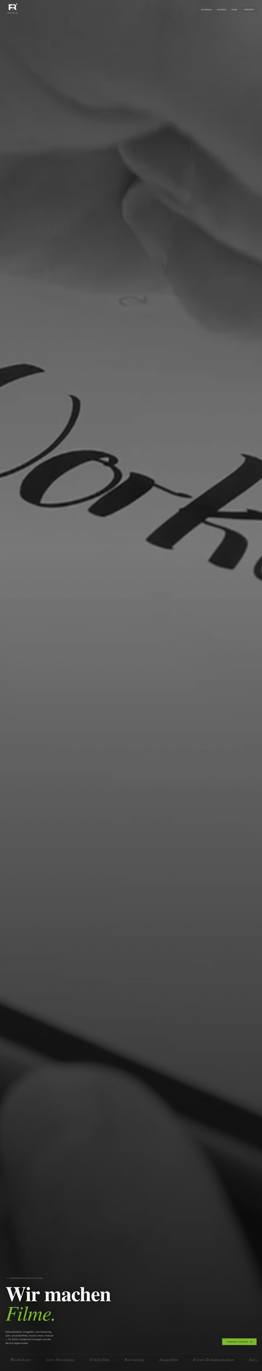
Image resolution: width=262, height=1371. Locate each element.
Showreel (206, 9)
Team (234, 9)
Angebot (222, 9)
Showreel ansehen (237, 1342)
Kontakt (249, 9)
